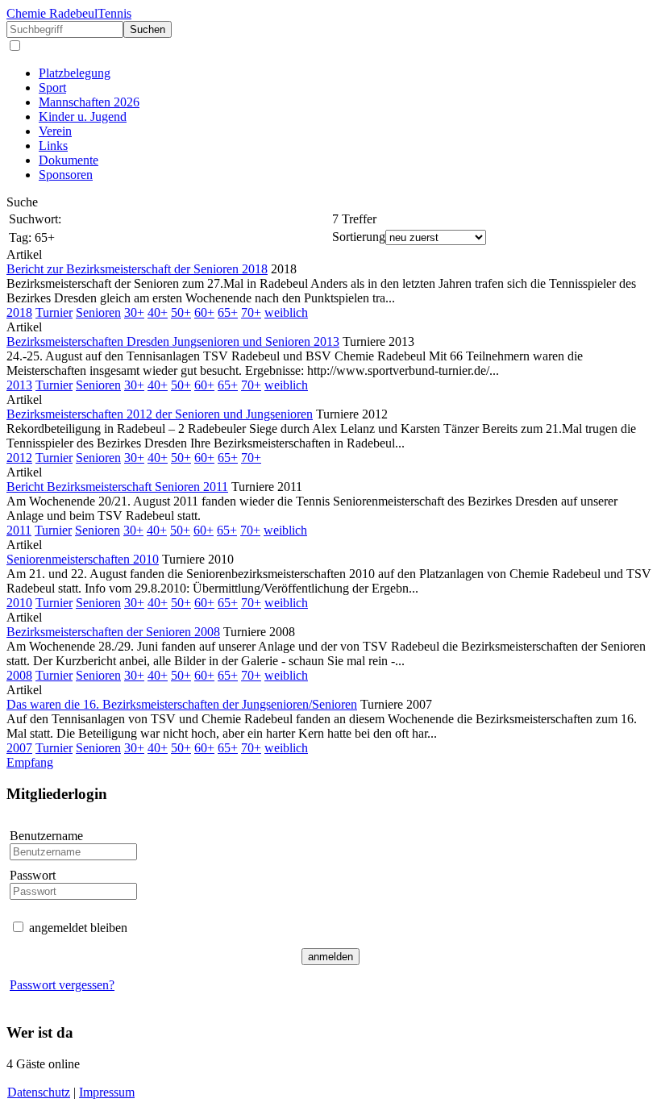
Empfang (29, 762)
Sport (52, 87)
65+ (228, 312)
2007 (19, 748)
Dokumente (68, 160)
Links (53, 145)
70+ (251, 312)
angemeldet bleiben (78, 927)
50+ (181, 312)
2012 (19, 457)
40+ (158, 312)
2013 (19, 385)
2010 (19, 603)
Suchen (147, 29)
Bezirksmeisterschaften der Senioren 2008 (113, 632)
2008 (19, 675)
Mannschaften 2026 (89, 102)
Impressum (107, 1092)
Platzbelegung (74, 73)
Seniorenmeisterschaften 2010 (82, 559)
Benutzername (46, 836)
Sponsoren (66, 174)
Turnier (54, 312)
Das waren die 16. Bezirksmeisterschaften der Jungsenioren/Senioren (181, 704)
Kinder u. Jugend (83, 116)
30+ (134, 312)
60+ (204, 312)
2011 (18, 530)
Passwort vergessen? (62, 985)
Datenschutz (38, 1092)
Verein (55, 131)
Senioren (98, 312)
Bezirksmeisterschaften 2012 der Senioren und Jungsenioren (159, 414)
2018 (19, 312)
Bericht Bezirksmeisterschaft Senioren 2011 (117, 486)
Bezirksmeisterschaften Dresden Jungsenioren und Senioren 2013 (172, 341)
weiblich (286, 312)
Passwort (33, 875)
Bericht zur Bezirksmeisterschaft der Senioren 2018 (137, 269)
